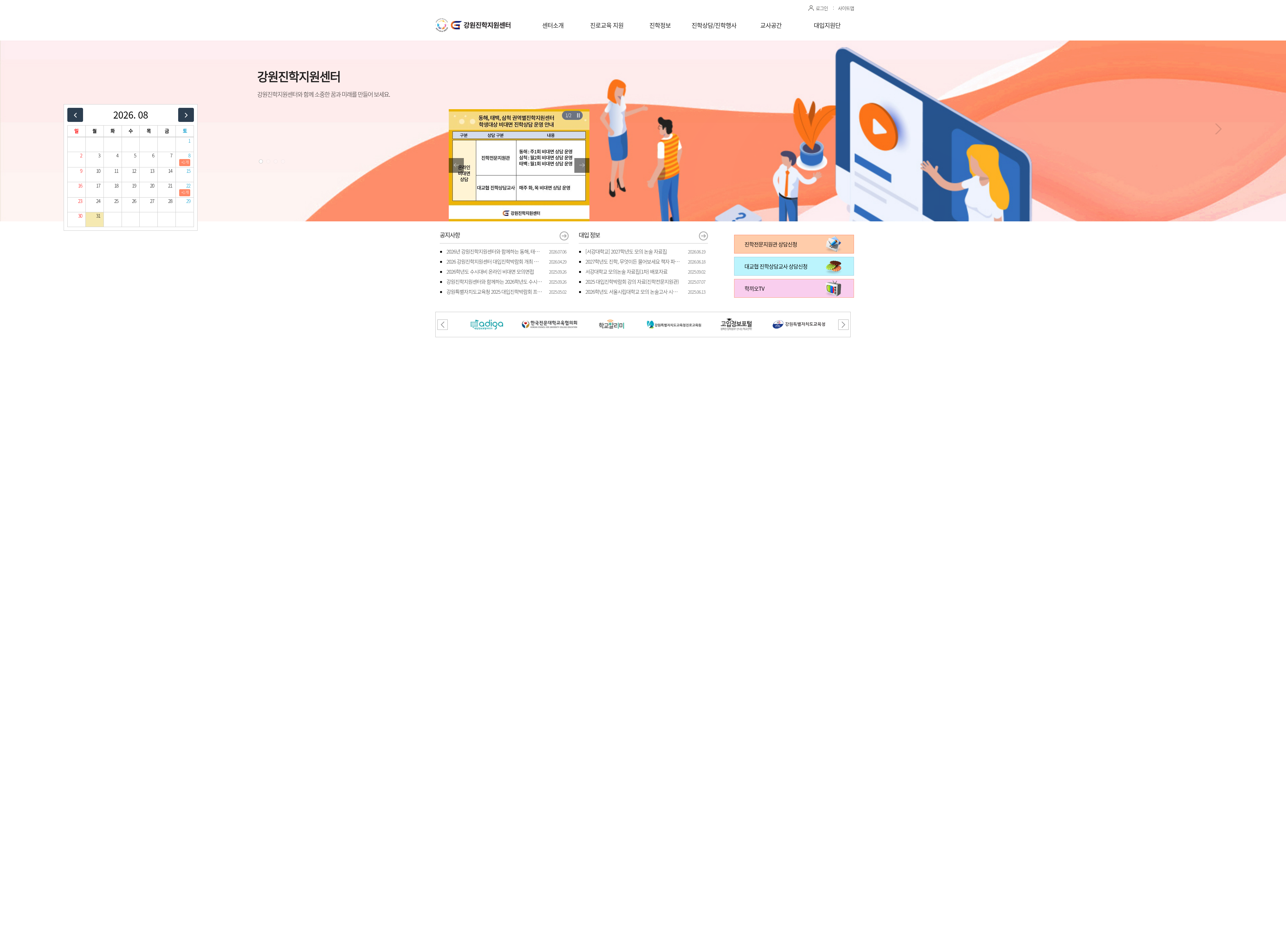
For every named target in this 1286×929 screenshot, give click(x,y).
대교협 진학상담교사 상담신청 (775, 266)
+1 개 (185, 162)
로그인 (822, 8)
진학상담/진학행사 (714, 25)
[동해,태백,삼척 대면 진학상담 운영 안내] (519, 113)
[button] (261, 161)
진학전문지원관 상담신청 (770, 244)
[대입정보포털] (486, 316)
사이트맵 (846, 8)
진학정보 (660, 25)
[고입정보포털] (736, 316)
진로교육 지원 (607, 25)
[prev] (75, 115)
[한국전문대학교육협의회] (549, 316)
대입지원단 (827, 25)
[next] (186, 115)
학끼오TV (754, 288)
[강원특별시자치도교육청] (799, 316)
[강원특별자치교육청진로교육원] (674, 316)
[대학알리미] (611, 316)
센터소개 (553, 25)
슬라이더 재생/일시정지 (578, 115)
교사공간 (771, 25)
